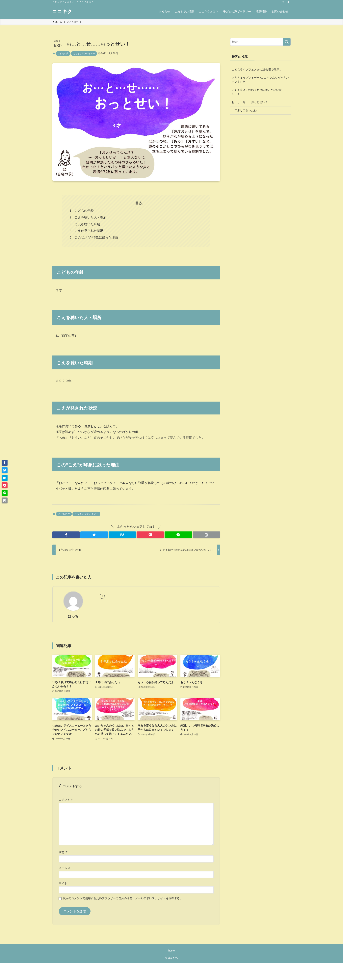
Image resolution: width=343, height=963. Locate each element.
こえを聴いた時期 (87, 224)
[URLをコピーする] (206, 534)
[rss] (282, 2)
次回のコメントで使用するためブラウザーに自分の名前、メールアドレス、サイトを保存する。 (122, 898)
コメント (66, 799)
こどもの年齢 (84, 210)
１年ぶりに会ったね (244, 110)
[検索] (288, 2)
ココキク (62, 11)
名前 (63, 852)
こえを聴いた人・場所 (90, 217)
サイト (63, 883)
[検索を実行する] (287, 42)
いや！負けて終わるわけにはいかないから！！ (257, 91)
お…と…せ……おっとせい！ (250, 102)
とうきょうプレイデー (84, 53)
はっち (73, 616)
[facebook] (102, 596)
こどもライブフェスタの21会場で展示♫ (256, 69)
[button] (66, 534)
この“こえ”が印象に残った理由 (96, 237)
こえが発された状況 (89, 230)
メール (65, 867)
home (171, 950)
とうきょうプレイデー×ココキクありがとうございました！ (260, 79)
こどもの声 (63, 53)
